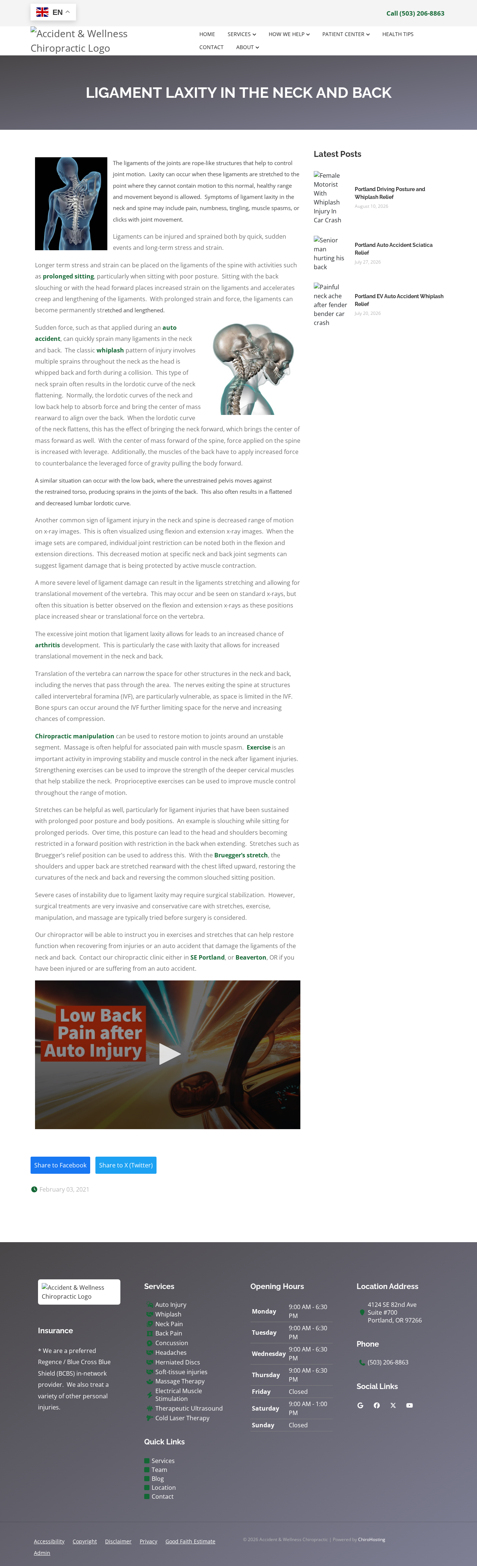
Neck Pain (169, 1324)
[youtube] (409, 1405)
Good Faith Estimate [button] (190, 1541)
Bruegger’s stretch (241, 855)
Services (239, 34)
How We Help (286, 34)
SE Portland (207, 957)
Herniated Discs (177, 1362)
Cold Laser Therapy (182, 1418)
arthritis (47, 645)
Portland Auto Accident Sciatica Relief (394, 249)
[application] (167, 1055)
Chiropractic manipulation (74, 736)
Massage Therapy (180, 1381)
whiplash (110, 350)
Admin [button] (42, 1552)
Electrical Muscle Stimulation (178, 1395)
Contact (211, 47)
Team (159, 1470)
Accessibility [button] (49, 1541)
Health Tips (398, 34)
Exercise (259, 747)
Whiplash (168, 1314)
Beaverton (251, 957)
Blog (158, 1479)
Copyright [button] (85, 1541)
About (245, 47)
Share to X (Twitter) (126, 1165)
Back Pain (168, 1333)
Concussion (171, 1343)
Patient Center (343, 34)
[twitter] (393, 1405)
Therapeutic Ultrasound (189, 1408)
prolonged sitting (68, 276)
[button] (167, 1054)
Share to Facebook (60, 1165)
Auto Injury (170, 1305)
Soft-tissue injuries (181, 1372)
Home (207, 34)
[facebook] (376, 1405)
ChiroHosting (371, 1539)
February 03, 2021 (63, 1189)
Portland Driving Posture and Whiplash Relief (390, 193)
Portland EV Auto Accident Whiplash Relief (399, 300)
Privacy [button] (148, 1541)
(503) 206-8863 (388, 1362)
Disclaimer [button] (118, 1541)
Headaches (171, 1353)
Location (164, 1487)
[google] (360, 1405)
